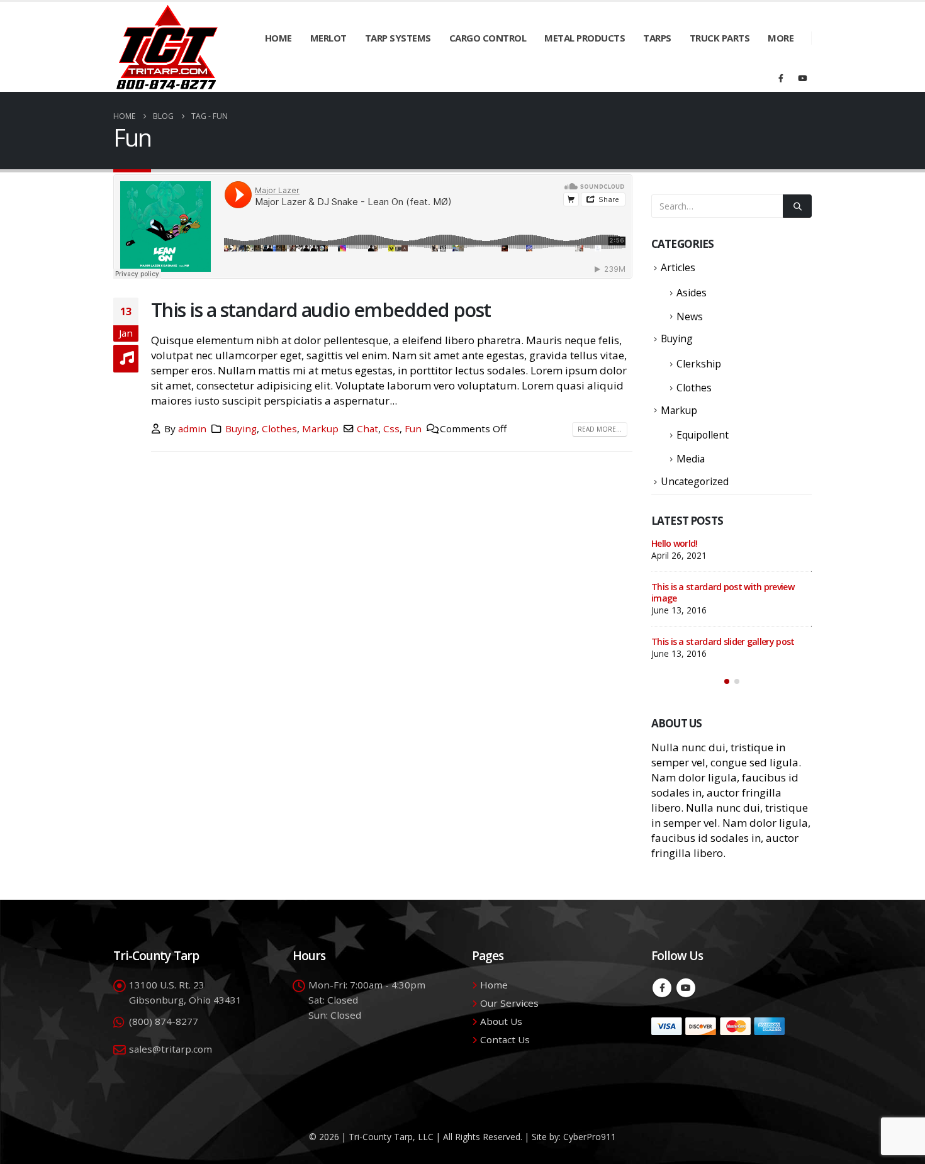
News (689, 316)
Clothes (279, 428)
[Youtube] (802, 78)
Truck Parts (720, 37)
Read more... (600, 429)
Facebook (662, 987)
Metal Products (584, 37)
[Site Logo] (167, 47)
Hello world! (674, 543)
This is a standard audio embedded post (321, 309)
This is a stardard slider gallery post (722, 641)
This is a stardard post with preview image (722, 592)
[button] (727, 681)
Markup (320, 428)
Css (391, 428)
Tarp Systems (398, 37)
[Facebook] (781, 78)
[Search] (797, 206)
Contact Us (505, 1039)
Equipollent (702, 435)
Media (690, 459)
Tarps (657, 37)
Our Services (509, 1003)
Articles (678, 267)
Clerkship (698, 364)
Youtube (685, 987)
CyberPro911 (589, 1137)
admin (192, 428)
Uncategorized (695, 481)
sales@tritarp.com (170, 1049)
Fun (413, 428)
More (780, 37)
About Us (501, 1021)
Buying (241, 428)
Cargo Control (488, 37)
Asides (691, 292)
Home (278, 37)
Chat (367, 428)
